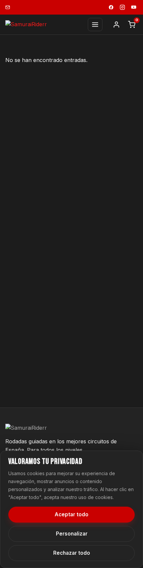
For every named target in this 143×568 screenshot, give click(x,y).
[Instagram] (122, 7)
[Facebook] (111, 7)
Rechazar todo (71, 553)
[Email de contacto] (7, 7)
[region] (71, 509)
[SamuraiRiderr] (26, 24)
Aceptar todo (71, 514)
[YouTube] (134, 7)
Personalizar (71, 534)
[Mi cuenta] (116, 25)
